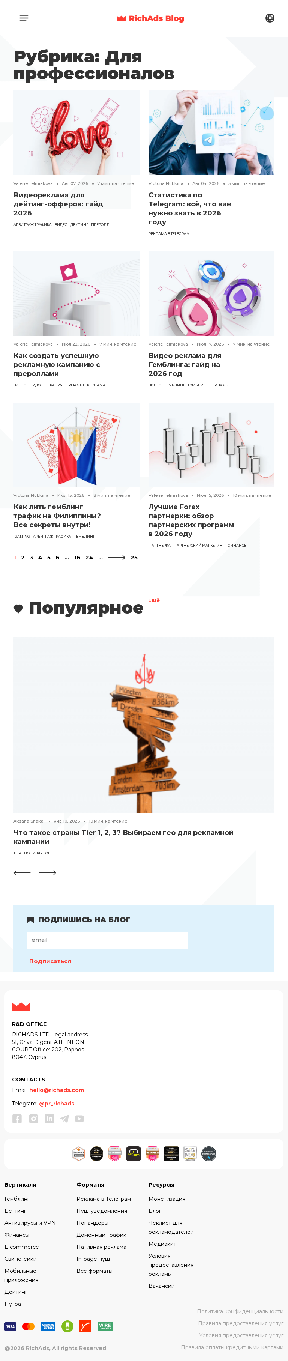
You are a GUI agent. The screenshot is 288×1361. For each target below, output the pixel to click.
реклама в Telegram (169, 234)
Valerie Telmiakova (33, 183)
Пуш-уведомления (101, 1211)
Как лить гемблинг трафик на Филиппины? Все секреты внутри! (57, 516)
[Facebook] (17, 1118)
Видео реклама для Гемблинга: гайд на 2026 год (184, 365)
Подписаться (50, 961)
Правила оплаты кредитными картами (232, 1347)
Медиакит (162, 1244)
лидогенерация (46, 385)
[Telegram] (64, 1118)
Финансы (16, 1235)
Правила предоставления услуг (241, 1323)
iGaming (22, 536)
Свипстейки (20, 1259)
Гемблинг (17, 1199)
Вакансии (161, 1286)
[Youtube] (79, 1118)
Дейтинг (79, 225)
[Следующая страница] (117, 557)
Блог (154, 1211)
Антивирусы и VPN (30, 1223)
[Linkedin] (49, 1118)
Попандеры (92, 1223)
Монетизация (166, 1199)
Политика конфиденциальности (240, 1311)
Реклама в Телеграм (103, 1199)
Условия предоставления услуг (241, 1335)
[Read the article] (77, 132)
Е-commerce (21, 1247)
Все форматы (94, 1271)
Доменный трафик (101, 1235)
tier (17, 853)
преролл (100, 225)
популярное (37, 853)
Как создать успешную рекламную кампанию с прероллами (57, 365)
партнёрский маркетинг (199, 545)
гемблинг (174, 385)
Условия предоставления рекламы (171, 1265)
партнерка (159, 545)
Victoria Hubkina (165, 183)
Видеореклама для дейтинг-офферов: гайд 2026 (58, 204)
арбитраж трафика (33, 225)
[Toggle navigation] (24, 18)
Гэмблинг (198, 385)
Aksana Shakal (29, 821)
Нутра (12, 1304)
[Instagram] (33, 1118)
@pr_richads (56, 1103)
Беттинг (15, 1211)
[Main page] (150, 18)
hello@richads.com (56, 1090)
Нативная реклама (101, 1247)
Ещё (154, 601)
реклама (96, 385)
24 (89, 557)
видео (61, 225)
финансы (238, 545)
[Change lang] (270, 17)
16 (77, 557)
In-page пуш (93, 1259)
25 (134, 557)
